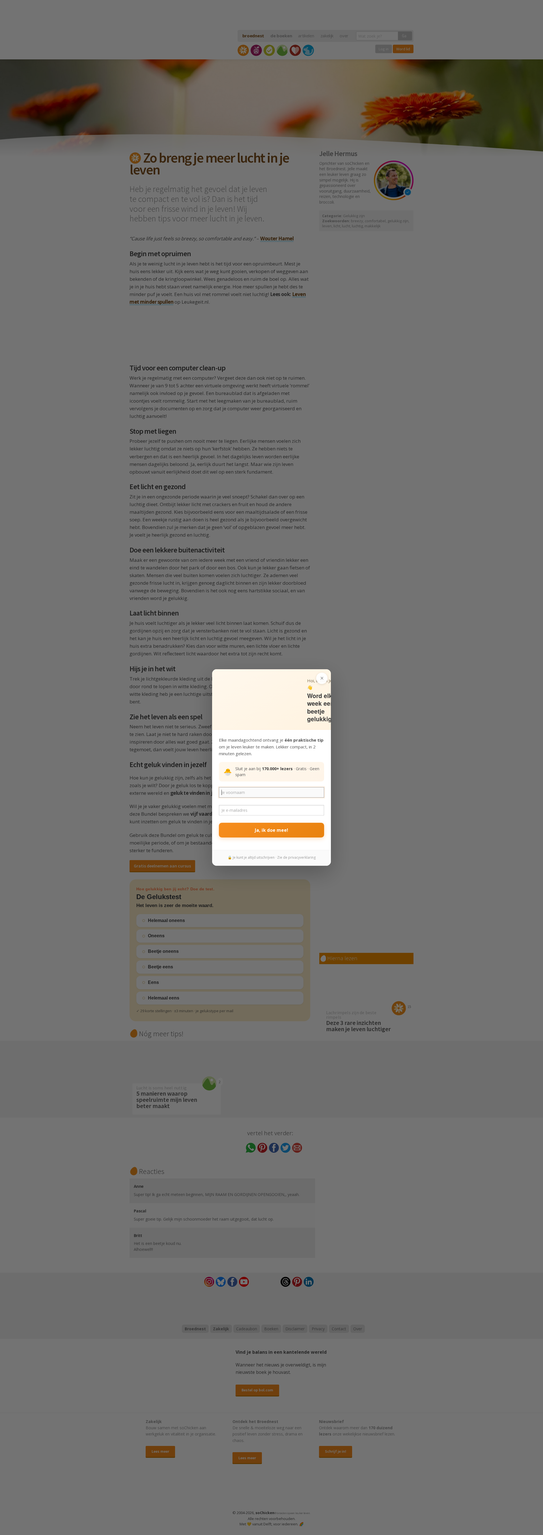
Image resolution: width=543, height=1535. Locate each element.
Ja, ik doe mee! (271, 830)
